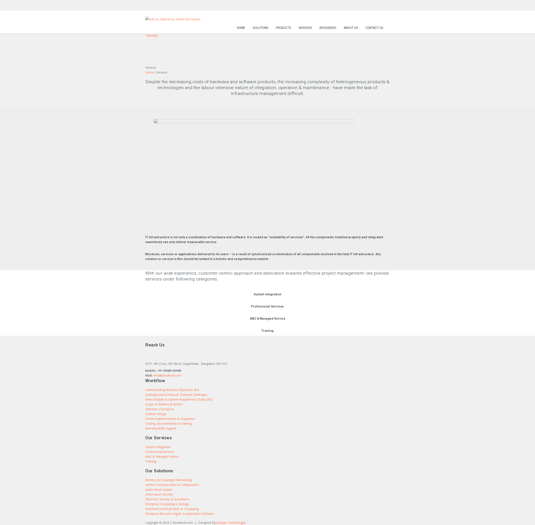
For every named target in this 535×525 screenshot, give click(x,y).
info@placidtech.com (167, 375)
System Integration (158, 447)
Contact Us (374, 27)
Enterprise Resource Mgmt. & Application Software (179, 514)
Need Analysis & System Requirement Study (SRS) (179, 399)
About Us (351, 27)
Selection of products (159, 409)
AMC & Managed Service (162, 456)
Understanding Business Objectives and (172, 390)
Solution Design (156, 414)
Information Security (159, 494)
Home (241, 27)
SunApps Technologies (230, 523)
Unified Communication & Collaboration (172, 485)
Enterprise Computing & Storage (167, 504)
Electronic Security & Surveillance (167, 499)
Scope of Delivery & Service (164, 404)
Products (283, 27)
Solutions (260, 27)
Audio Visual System (158, 490)
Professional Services (159, 452)
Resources (328, 27)
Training (150, 461)
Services (305, 27)
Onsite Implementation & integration (170, 419)
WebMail (151, 35)
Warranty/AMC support (160, 428)
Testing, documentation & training (168, 423)
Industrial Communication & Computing (172, 509)
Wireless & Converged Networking (168, 480)
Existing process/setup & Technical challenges (176, 395)
